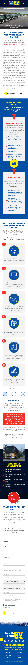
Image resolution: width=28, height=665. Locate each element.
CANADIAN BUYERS (19, 653)
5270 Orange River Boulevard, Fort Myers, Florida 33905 (14, 647)
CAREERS (8, 657)
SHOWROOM (8, 655)
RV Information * (7, 557)
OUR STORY (8, 653)
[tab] (5, 394)
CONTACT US (8, 659)
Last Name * (6, 541)
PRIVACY (19, 655)
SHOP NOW (8, 652)
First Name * (6, 536)
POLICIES (19, 657)
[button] (23, 3)
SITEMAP (19, 659)
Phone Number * (7, 552)
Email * (4, 546)
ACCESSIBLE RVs (19, 652)
